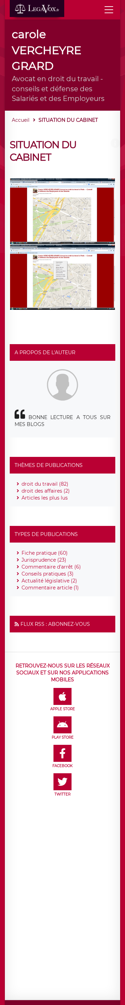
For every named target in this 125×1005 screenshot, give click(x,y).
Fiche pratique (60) (45, 553)
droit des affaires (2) (46, 491)
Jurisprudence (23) (44, 560)
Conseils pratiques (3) (48, 574)
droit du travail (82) (45, 484)
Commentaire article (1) (50, 588)
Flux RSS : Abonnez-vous (55, 624)
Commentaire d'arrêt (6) (51, 567)
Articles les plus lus (45, 498)
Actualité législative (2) (49, 581)
